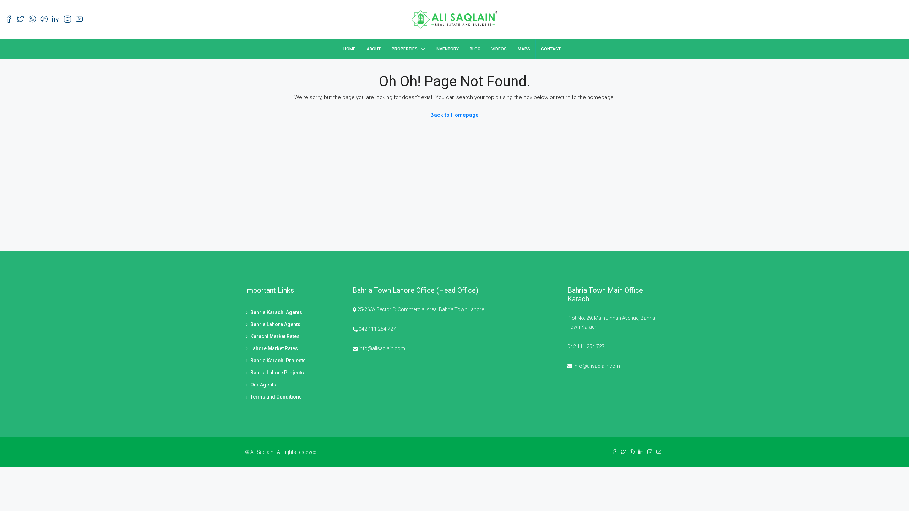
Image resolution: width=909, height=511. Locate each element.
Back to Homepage (454, 115)
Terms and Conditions (276, 397)
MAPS (524, 48)
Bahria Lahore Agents (275, 324)
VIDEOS (499, 48)
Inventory (447, 48)
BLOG (475, 48)
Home (349, 48)
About (373, 48)
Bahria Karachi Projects (278, 360)
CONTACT (551, 48)
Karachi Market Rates (275, 336)
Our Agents (263, 385)
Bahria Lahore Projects (277, 372)
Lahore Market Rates (274, 348)
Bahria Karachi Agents (276, 312)
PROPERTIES (405, 48)
